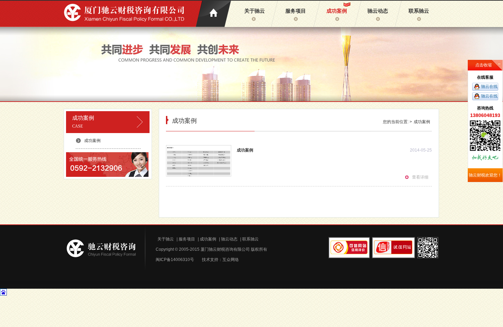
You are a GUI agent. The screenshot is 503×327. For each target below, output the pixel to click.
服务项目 (295, 11)
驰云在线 (489, 86)
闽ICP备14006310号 (175, 259)
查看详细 (420, 177)
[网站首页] (213, 14)
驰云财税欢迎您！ (485, 175)
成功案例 (336, 11)
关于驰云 (254, 11)
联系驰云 (419, 11)
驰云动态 (377, 11)
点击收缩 (483, 65)
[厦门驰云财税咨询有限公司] (126, 13)
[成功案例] (198, 167)
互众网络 (230, 259)
